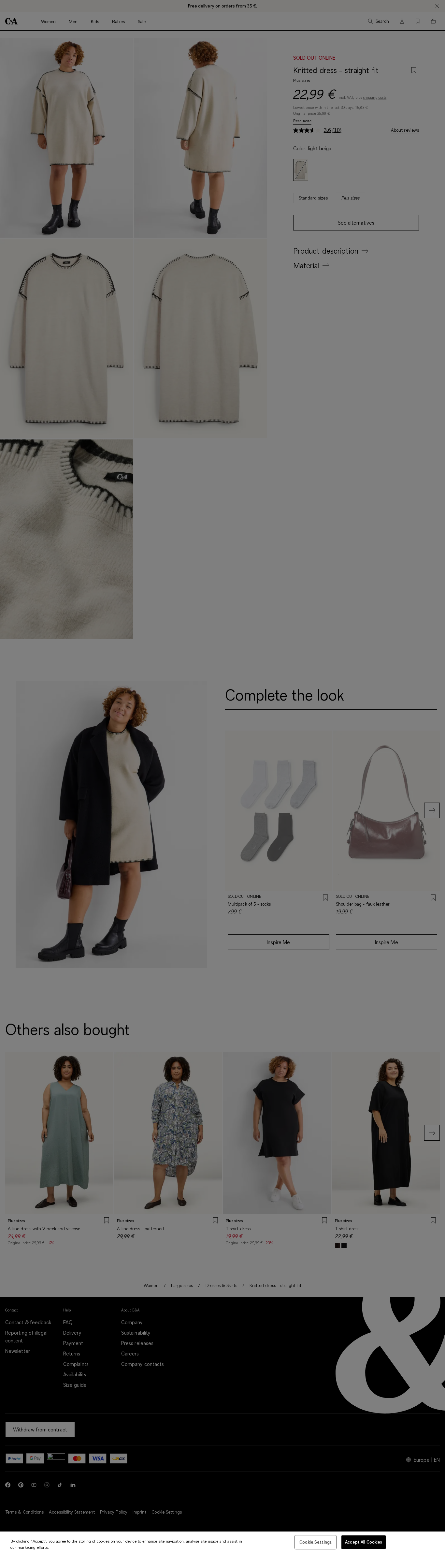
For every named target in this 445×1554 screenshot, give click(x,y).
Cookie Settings (315, 1542)
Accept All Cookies (363, 1542)
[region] (222, 1543)
